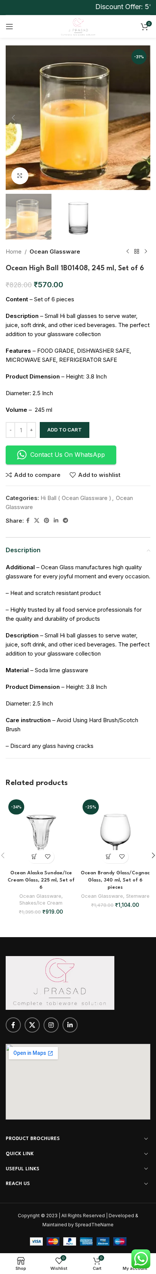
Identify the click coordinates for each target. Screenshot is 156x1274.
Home (14, 251)
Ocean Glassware (55, 251)
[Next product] (145, 251)
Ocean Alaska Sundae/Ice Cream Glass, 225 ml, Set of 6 (41, 880)
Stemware (138, 896)
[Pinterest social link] (46, 521)
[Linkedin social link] (56, 521)
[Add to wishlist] (47, 856)
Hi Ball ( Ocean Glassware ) (76, 498)
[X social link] (37, 521)
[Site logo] (78, 26)
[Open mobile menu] (9, 26)
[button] (13, 117)
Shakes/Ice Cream (40, 903)
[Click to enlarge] (19, 175)
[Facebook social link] (28, 521)
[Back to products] (136, 251)
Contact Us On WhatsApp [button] (67, 454)
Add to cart (64, 430)
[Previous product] (127, 251)
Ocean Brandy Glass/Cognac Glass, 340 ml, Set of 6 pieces (115, 880)
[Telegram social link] (65, 521)
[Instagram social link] (51, 1025)
